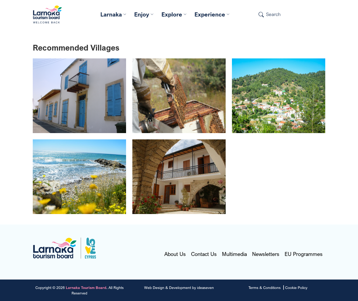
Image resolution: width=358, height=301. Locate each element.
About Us (175, 254)
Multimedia (234, 254)
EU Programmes (304, 254)
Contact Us (204, 254)
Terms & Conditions (264, 287)
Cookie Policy (296, 287)
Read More (79, 106)
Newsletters (265, 254)
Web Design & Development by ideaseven (179, 287)
